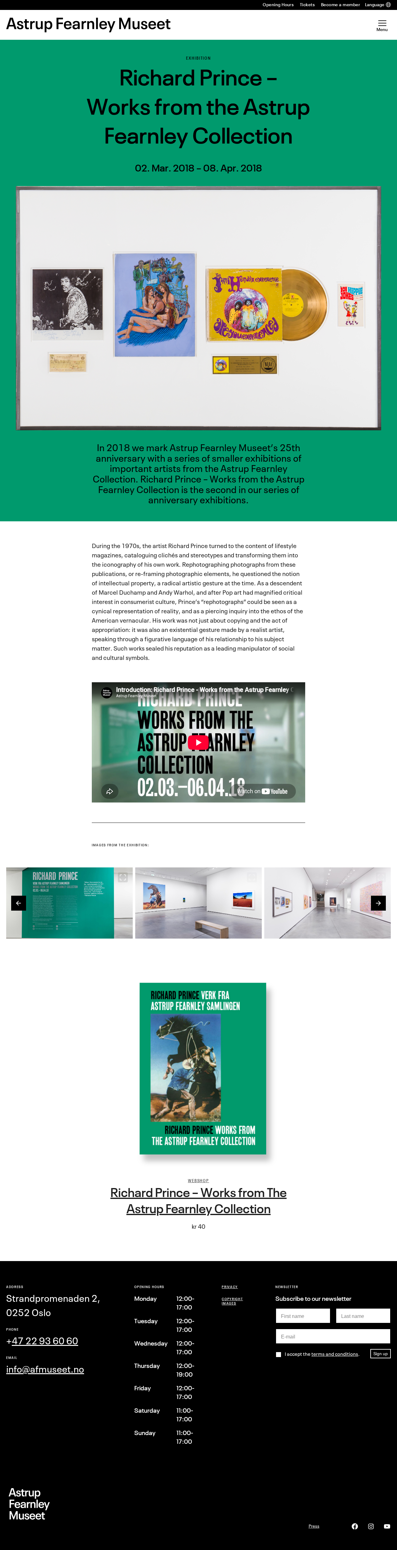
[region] (198, 903)
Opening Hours (278, 4)
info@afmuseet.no (45, 1369)
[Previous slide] (18, 903)
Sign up (380, 1353)
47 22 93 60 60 (45, 1341)
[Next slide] (378, 903)
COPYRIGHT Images (232, 1301)
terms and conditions (334, 1354)
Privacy (230, 1287)
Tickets (307, 4)
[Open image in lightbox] (123, 877)
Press (314, 1526)
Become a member (340, 4)
